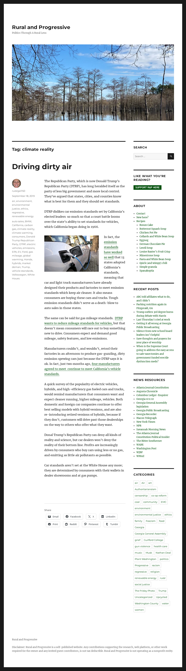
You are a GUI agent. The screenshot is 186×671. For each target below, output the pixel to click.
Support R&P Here (147, 187)
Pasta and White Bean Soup (155, 259)
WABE (139, 444)
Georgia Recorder (146, 414)
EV (19, 251)
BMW (28, 221)
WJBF (139, 452)
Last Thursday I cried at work (153, 319)
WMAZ (140, 456)
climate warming (22, 232)
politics (164, 559)
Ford (25, 251)
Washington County (146, 603)
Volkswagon (19, 274)
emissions (29, 248)
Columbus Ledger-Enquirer (152, 395)
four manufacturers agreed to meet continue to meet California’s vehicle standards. (82, 369)
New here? (142, 217)
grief (137, 540)
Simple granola (148, 266)
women (139, 609)
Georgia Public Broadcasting (152, 410)
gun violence (142, 546)
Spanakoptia (147, 270)
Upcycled (161, 597)
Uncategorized (143, 597)
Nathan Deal (163, 552)
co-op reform (159, 495)
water (165, 603)
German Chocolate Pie (152, 244)
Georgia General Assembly (150, 533)
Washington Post (146, 448)
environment (24, 201)
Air (143, 482)
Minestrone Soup (149, 255)
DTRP (22, 244)
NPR (138, 425)
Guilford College (153, 540)
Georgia (139, 527)
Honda (28, 259)
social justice (142, 584)
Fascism (150, 520)
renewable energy (23, 216)
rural (162, 578)
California (17, 225)
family (138, 520)
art (150, 482)
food (161, 520)
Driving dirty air (42, 166)
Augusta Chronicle (147, 391)
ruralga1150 (18, 190)
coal (137, 501)
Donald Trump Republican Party (23, 240)
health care (160, 546)
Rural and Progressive (41, 27)
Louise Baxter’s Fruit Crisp (155, 251)
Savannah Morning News (151, 429)
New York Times (145, 421)
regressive (18, 212)
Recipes (140, 221)
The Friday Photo (145, 590)
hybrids (16, 263)
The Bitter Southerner (149, 440)
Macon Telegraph (146, 418)
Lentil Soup (146, 247)
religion (155, 571)
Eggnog (144, 240)
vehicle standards (22, 270)
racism (156, 565)
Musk (149, 552)
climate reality (25, 228)
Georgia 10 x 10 (145, 399)
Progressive (141, 565)
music (138, 552)
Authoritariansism (145, 489)
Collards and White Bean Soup (157, 236)
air (13, 201)
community (150, 501)
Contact (140, 213)
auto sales (18, 221)
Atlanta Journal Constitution (152, 387)
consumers (18, 236)
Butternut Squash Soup (153, 228)
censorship (141, 495)
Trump (26, 267)
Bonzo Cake (146, 225)
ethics (24, 208)
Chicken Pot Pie (148, 232)
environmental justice (148, 514)
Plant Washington (145, 559)
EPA (14, 251)
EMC (163, 501)
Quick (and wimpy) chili (153, 263)
